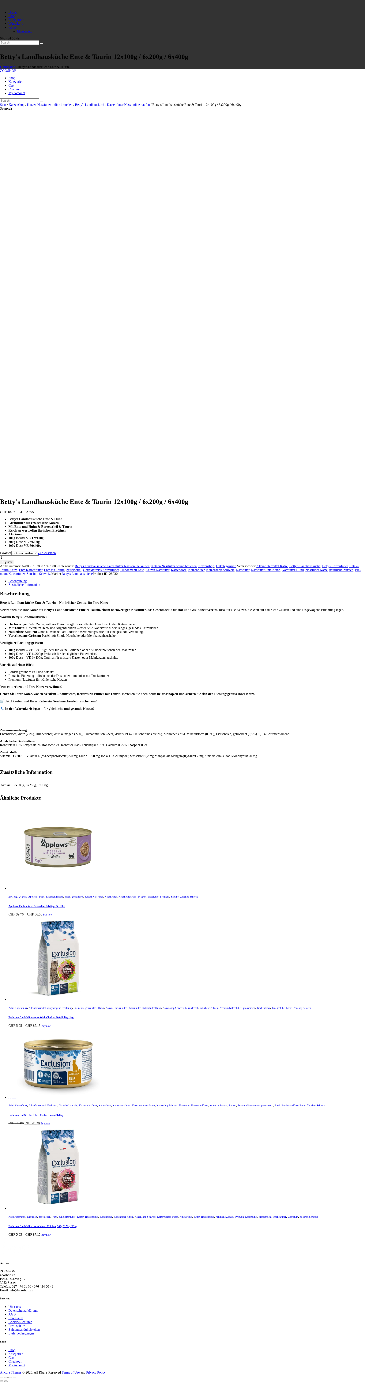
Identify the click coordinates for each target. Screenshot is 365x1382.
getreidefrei (73, 570)
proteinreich (249, 1008)
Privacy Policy (96, 1372)
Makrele (142, 896)
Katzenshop (17, 104)
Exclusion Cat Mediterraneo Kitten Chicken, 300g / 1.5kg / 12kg (42, 1226)
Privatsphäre (16, 1326)
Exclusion (79, 1008)
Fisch (67, 896)
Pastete (232, 1105)
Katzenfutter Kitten (123, 1216)
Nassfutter (242, 570)
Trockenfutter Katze (282, 1008)
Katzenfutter (196, 570)
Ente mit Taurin (54, 570)
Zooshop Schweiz (38, 573)
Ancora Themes (11, 1372)
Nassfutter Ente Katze (265, 570)
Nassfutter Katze (316, 570)
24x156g (12, 896)
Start (3, 104)
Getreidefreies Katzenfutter (101, 570)
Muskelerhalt (191, 1008)
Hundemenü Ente (132, 570)
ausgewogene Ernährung (59, 1008)
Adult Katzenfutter (17, 1008)
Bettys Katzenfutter (335, 566)
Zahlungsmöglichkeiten (24, 1329)
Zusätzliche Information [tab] (24, 584)
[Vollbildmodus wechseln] (6, 1377)
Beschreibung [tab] (17, 581)
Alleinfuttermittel (37, 1008)
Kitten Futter (186, 1216)
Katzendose (179, 570)
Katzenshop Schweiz (220, 570)
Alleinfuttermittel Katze (272, 566)
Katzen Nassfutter (157, 570)
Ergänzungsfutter (54, 896)
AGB (12, 1314)
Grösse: (5, 553)
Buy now (7, 562)
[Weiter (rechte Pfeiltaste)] (6, 1381)
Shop (11, 67)
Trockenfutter (263, 1008)
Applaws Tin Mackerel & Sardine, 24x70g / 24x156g (36, 906)
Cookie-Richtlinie (20, 1322)
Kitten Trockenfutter (204, 1216)
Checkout (14, 1361)
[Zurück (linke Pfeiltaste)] (1, 1381)
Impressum (15, 1318)
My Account (16, 1365)
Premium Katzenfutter (230, 1008)
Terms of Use (71, 1372)
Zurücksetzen (47, 553)
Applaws (32, 896)
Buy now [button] (45, 1123)
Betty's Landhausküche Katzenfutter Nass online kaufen (112, 104)
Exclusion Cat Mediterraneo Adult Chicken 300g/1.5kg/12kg (41, 1017)
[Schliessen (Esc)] (14, 1377)
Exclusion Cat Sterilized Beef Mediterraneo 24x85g (35, 1115)
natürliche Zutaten (341, 570)
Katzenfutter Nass (127, 896)
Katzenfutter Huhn (151, 1008)
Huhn (101, 1008)
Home (4, 67)
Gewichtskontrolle (68, 1105)
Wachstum (293, 1216)
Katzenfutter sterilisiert (143, 1105)
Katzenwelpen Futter (167, 1216)
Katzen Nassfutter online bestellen (49, 104)
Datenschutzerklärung (23, 1310)
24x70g (23, 896)
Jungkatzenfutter (67, 1216)
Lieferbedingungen (21, 1333)
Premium (164, 896)
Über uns (14, 1307)
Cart (11, 1357)
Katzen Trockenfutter (116, 1008)
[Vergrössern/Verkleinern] (1, 1377)
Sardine (174, 896)
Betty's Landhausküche (304, 566)
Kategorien (15, 1354)
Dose (41, 896)
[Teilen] (10, 1377)
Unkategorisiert (226, 566)
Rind (277, 1105)
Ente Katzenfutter (30, 570)
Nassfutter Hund (293, 570)
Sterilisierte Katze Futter (293, 1105)
